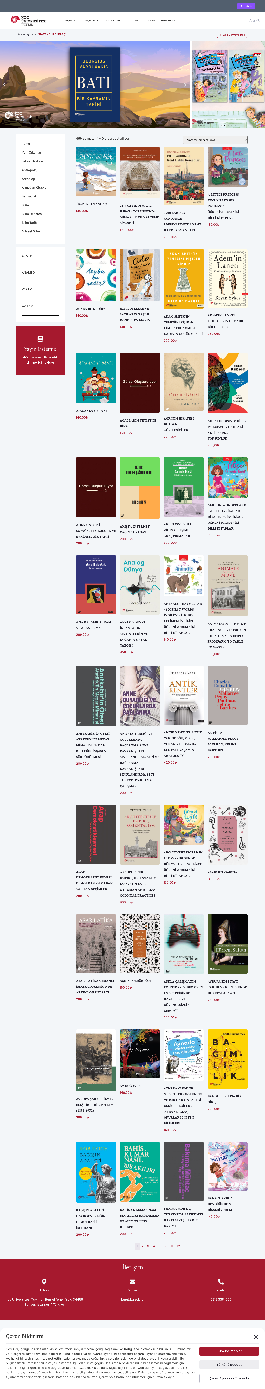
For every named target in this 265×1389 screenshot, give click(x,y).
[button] (4, 84)
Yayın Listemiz (40, 349)
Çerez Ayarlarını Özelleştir (229, 1378)
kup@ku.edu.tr (132, 1299)
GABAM (27, 305)
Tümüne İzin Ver (229, 1351)
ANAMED (28, 272)
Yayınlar (69, 20)
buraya (158, 1377)
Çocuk (134, 20)
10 (166, 1246)
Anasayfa (25, 34)
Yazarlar (149, 20)
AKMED (27, 256)
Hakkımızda (168, 20)
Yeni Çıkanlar (89, 20)
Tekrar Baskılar (113, 20)
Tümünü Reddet (229, 1364)
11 (172, 1246)
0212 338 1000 (220, 1299)
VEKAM (27, 289)
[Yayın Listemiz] (40, 339)
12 (178, 1246)
